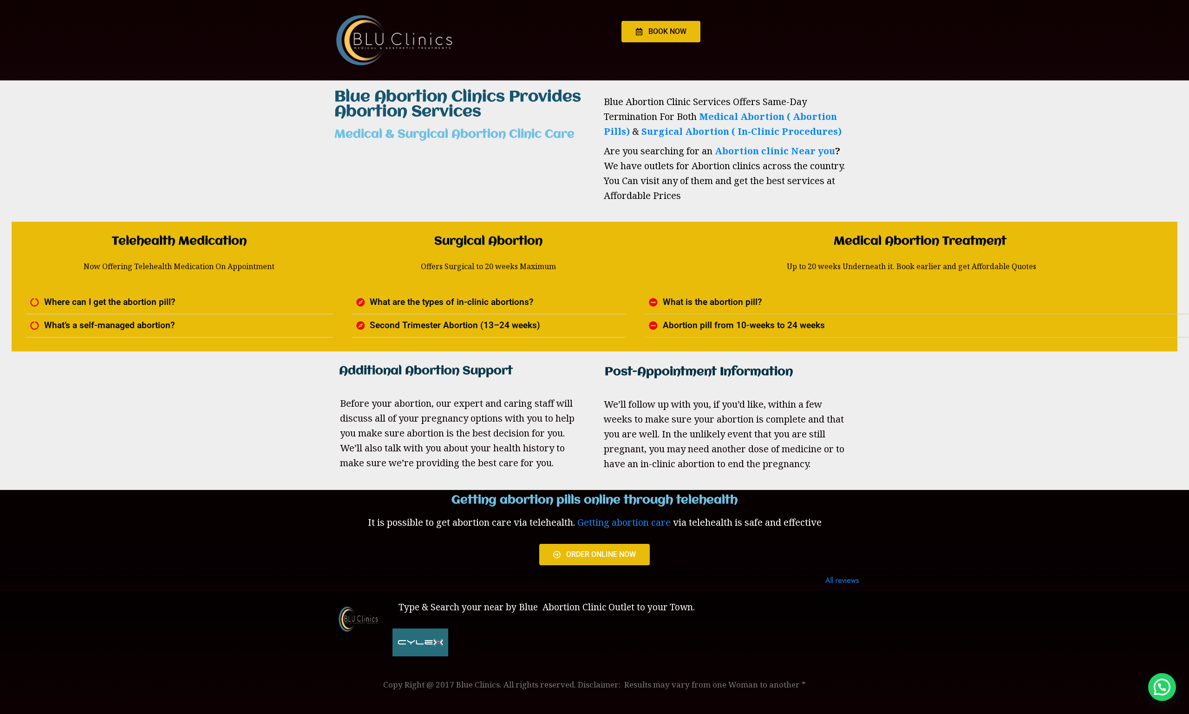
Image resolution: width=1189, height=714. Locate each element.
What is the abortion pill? (712, 302)
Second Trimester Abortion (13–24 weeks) (455, 325)
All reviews (842, 580)
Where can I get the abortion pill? (109, 302)
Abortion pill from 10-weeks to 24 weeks (744, 325)
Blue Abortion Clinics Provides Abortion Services (457, 104)
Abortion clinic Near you (775, 151)
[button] (179, 302)
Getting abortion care (624, 522)
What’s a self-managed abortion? (109, 325)
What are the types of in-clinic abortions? (451, 302)
